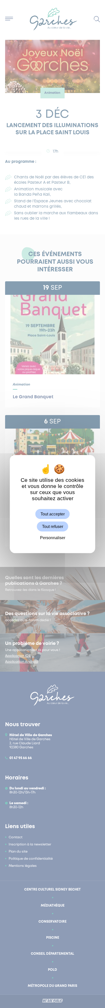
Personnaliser (52, 538)
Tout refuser (52, 526)
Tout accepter (53, 514)
